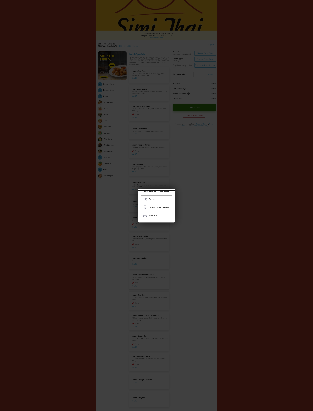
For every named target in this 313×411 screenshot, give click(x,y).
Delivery (152, 199)
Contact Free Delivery (159, 207)
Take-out (153, 215)
